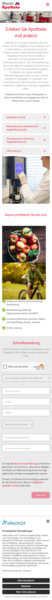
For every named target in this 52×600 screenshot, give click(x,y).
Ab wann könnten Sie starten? (18, 448)
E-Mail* (8, 402)
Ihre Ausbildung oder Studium (17, 437)
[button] (26, 117)
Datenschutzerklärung (25, 463)
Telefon (8, 412)
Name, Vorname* (12, 391)
